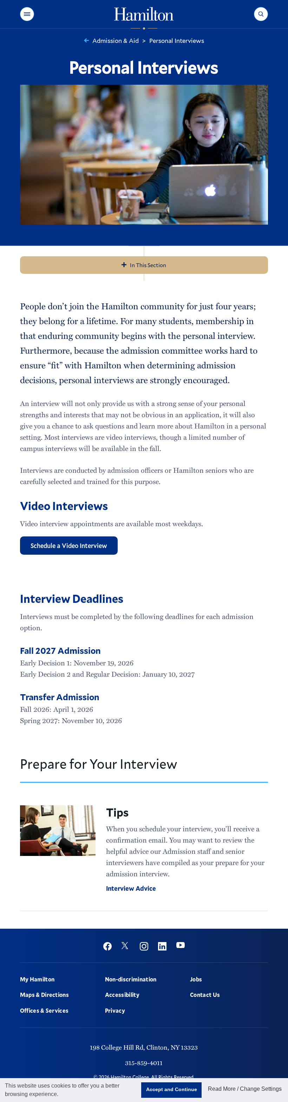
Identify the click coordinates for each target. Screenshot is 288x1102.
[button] (27, 14)
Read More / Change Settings (245, 1089)
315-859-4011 (144, 1062)
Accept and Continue (171, 1089)
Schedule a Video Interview (69, 545)
